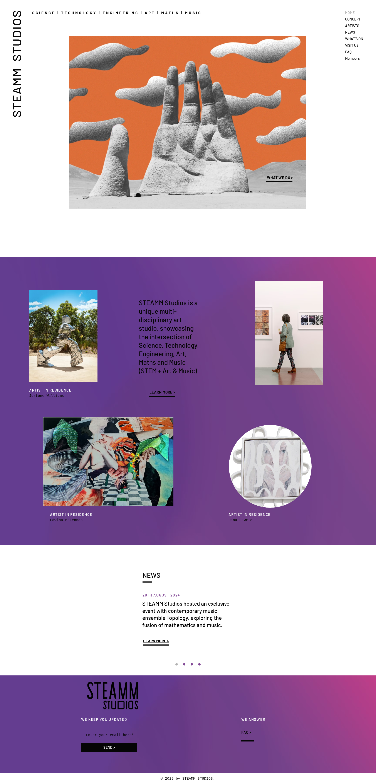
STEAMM (16, 91)
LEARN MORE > (162, 392)
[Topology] (176, 664)
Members (352, 58)
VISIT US (352, 45)
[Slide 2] (192, 664)
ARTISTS (352, 25)
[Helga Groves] (184, 664)
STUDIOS (16, 37)
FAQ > (246, 732)
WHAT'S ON (354, 38)
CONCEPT (353, 19)
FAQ (348, 51)
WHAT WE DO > (280, 177)
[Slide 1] (199, 664)
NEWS (350, 32)
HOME (350, 12)
